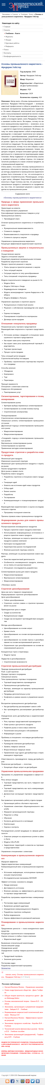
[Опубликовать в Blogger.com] (7, 1081)
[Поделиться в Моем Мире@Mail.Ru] (22, 1081)
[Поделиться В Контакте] (38, 1081)
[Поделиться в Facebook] (12, 1081)
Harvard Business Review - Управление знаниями (24, 987)
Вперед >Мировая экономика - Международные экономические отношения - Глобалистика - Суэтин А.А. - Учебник (22, 1053)
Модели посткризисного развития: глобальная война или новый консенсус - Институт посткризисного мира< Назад (22, 1044)
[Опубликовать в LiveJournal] (17, 1081)
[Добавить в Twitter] (33, 1081)
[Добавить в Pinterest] (28, 1081)
